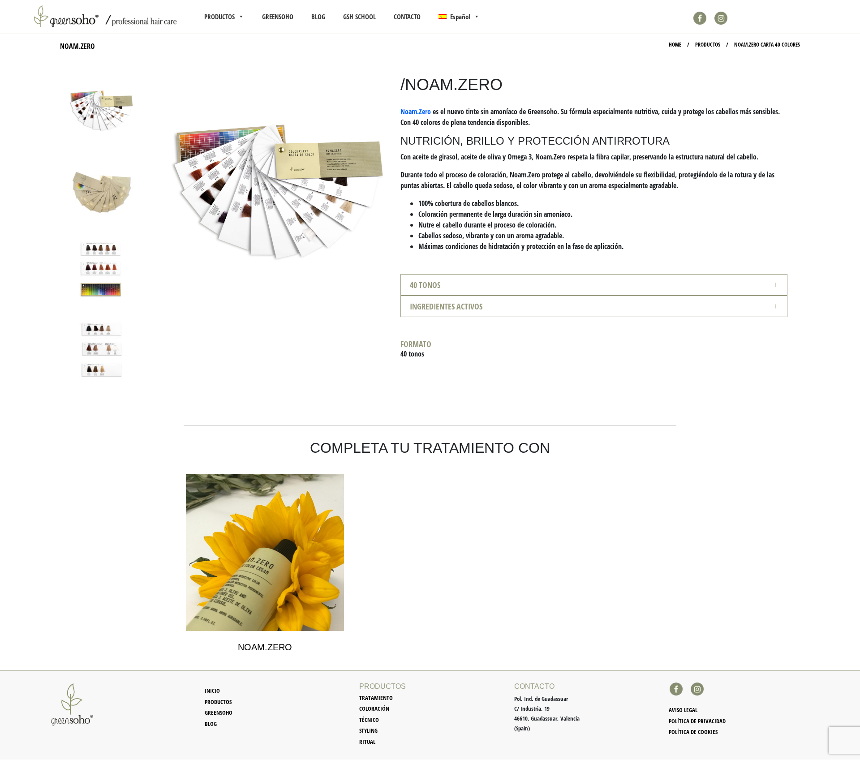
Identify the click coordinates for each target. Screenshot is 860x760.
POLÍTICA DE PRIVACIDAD (697, 721)
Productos (218, 702)
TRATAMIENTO (376, 698)
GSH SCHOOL (359, 16)
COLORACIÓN (374, 708)
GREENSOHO (277, 16)
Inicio (212, 691)
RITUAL (367, 742)
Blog (211, 724)
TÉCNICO (369, 720)
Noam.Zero (415, 111)
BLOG (318, 16)
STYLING (368, 730)
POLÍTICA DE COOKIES (693, 732)
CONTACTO (407, 16)
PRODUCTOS (219, 16)
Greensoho (218, 712)
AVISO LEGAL (683, 710)
